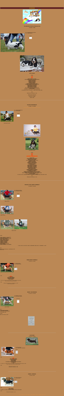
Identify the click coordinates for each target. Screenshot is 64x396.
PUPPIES (29, 394)
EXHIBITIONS (22, 394)
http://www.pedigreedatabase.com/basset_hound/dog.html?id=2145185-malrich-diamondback (32, 107)
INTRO (20, 394)
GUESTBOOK (40, 394)
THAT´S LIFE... (37, 394)
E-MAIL (44, 394)
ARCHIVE (43, 394)
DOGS (24, 394)
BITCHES (26, 394)
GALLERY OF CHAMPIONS (32, 394)
